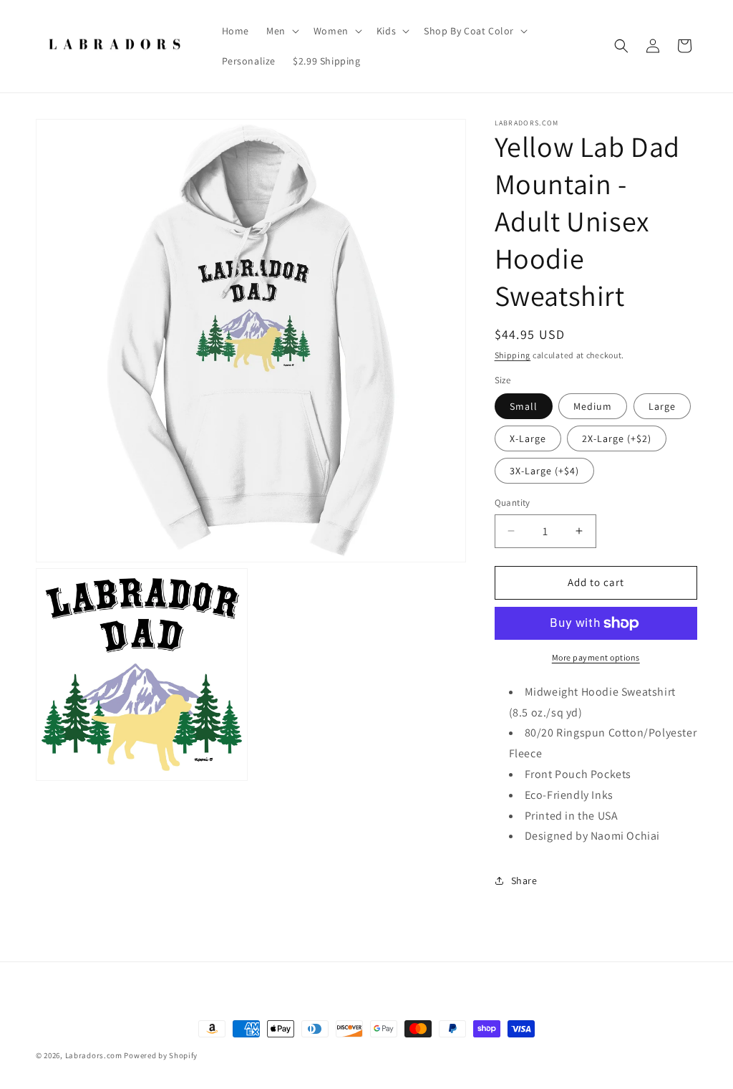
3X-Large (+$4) (544, 470)
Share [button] (524, 880)
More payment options (596, 657)
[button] (281, 31)
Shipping (513, 355)
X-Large (528, 438)
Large (662, 406)
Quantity (512, 502)
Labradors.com (93, 1055)
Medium (592, 406)
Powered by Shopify (161, 1055)
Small (524, 406)
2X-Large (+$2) (616, 438)
